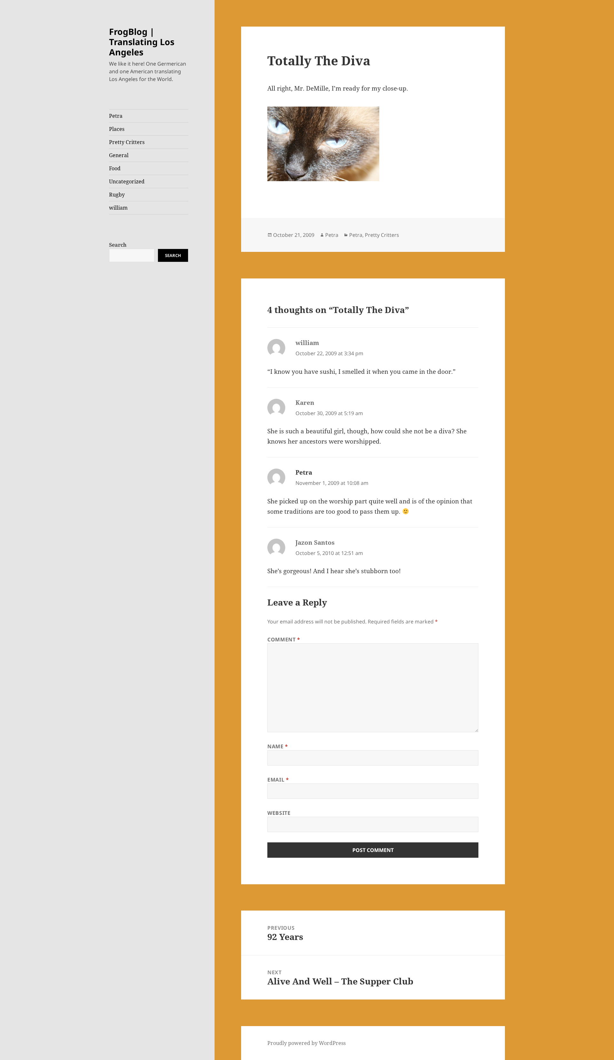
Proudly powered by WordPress (306, 1043)
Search (118, 244)
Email (278, 779)
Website (278, 812)
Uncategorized (127, 181)
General (119, 155)
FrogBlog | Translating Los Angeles (141, 42)
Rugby (117, 194)
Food (115, 168)
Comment (283, 639)
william (118, 207)
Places (116, 128)
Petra (115, 115)
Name (277, 746)
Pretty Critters (127, 142)
